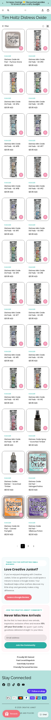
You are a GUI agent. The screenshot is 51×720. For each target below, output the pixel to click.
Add (47, 48)
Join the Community (25, 645)
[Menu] (3, 10)
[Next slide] (48, 3)
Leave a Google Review (18, 597)
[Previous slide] (2, 3)
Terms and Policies (25, 713)
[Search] (8, 10)
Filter (7, 26)
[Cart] (48, 10)
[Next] (33, 546)
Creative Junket (29, 707)
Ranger (7, 56)
